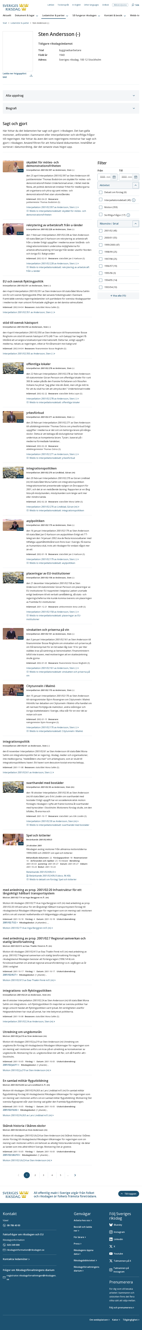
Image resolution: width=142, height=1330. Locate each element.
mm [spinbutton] (108, 177)
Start (5, 23)
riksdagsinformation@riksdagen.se (25, 1249)
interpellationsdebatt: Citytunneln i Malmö (56, 731)
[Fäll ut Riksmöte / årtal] (136, 224)
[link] (18, 1175)
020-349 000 (13, 1244)
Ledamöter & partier (20, 23)
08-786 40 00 (13, 1225)
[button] (26, 15)
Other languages (91, 4)
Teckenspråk (63, 4)
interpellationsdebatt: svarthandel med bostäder (59, 824)
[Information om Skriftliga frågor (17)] (128, 215)
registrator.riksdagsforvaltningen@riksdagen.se (31, 1277)
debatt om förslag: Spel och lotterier (53, 879)
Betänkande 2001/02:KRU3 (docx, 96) (50, 875)
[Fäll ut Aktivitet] (136, 185)
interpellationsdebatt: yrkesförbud (52, 457)
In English (76, 4)
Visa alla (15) (126, 295)
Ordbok (105, 4)
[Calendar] (114, 177)
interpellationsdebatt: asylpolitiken (52, 563)
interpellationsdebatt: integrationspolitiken (57, 510)
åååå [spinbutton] (102, 177)
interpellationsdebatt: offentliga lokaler (55, 402)
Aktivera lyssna (120, 5)
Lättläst (50, 4)
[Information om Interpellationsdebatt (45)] (133, 200)
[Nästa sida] (75, 1175)
